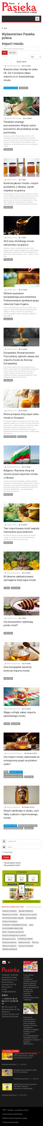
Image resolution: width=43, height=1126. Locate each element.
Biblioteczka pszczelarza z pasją (14, 1118)
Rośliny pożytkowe (9, 942)
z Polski (23, 180)
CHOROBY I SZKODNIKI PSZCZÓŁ (14, 925)
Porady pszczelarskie (10, 1122)
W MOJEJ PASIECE (9, 911)
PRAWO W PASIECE (9, 949)
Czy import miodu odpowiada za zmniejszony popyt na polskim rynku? (21, 760)
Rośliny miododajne (9, 921)
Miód (6, 772)
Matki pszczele (24, 942)
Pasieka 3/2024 (32, 753)
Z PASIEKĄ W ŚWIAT (25, 939)
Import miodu (23, 88)
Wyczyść (12, 53)
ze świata (27, 66)
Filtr (4, 53)
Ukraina (7, 588)
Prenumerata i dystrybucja (12, 1114)
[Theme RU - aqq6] (19, 8)
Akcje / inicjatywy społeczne (13, 932)
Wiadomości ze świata (11, 88)
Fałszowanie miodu (10, 436)
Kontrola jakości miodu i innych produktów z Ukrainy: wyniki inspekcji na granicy (21, 187)
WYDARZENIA (31, 918)
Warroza (35, 942)
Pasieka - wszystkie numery (17, 1110)
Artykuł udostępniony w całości (13, 774)
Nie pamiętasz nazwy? (12, 863)
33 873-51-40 (9, 999)
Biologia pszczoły (9, 939)
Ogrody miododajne (25, 946)
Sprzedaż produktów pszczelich (13, 777)
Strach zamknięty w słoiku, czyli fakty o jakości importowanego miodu (21, 814)
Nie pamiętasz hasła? (12, 865)
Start (5, 28)
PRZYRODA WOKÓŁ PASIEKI (13, 918)
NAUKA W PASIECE (26, 911)
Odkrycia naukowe (9, 946)
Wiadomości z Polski (16, 772)
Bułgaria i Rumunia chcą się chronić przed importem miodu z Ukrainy (21, 474)
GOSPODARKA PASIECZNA (12, 928)
